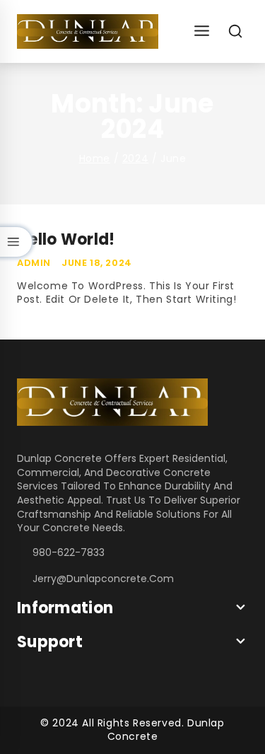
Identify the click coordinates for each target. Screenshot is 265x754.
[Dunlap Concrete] (87, 32)
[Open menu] (201, 31)
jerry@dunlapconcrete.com (103, 579)
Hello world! (66, 239)
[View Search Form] (235, 31)
